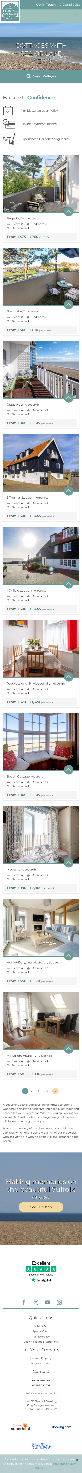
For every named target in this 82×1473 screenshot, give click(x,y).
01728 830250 (69, 4)
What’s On (41, 1326)
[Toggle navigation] (76, 15)
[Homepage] (10, 11)
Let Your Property (41, 1358)
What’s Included (41, 1363)
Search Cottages (44, 76)
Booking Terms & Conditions (41, 1341)
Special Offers (41, 1331)
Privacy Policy (41, 1336)
